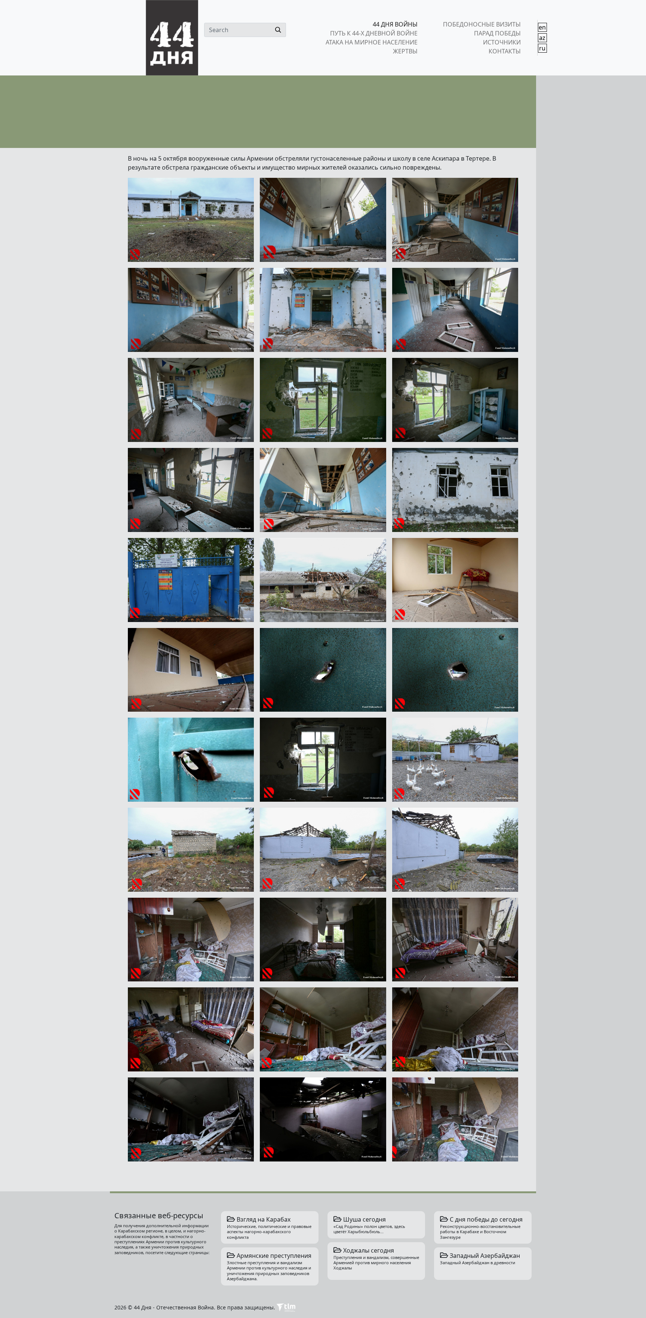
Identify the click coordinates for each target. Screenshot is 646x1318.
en (542, 27)
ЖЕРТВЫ (405, 51)
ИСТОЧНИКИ (501, 42)
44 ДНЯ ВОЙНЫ (395, 24)
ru (542, 48)
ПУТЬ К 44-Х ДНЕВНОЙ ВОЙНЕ (374, 33)
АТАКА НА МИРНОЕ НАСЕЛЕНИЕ (372, 42)
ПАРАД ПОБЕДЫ (497, 33)
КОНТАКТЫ (504, 51)
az (542, 38)
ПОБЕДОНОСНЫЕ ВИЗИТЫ (481, 24)
